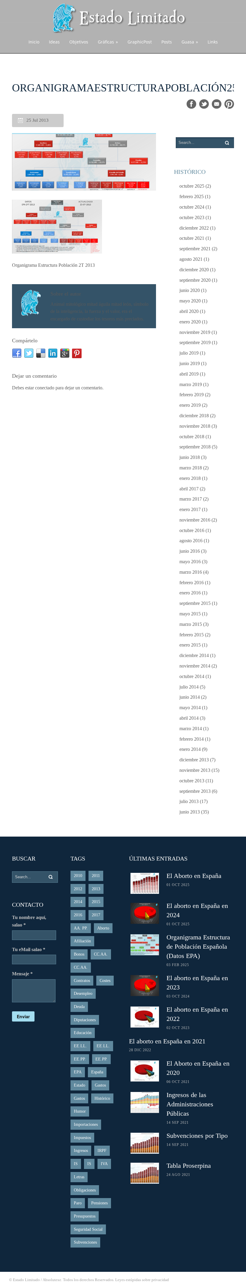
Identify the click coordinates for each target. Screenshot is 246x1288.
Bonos (79, 954)
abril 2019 (189, 373)
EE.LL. (80, 1046)
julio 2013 (189, 801)
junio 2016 (189, 551)
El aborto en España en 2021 (167, 1041)
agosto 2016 (190, 540)
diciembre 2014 (194, 655)
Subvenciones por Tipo (197, 1135)
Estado (79, 1085)
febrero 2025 (191, 196)
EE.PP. (80, 1059)
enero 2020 (190, 321)
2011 (96, 875)
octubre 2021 (191, 238)
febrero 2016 (191, 582)
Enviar (23, 1016)
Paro (78, 1203)
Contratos (82, 980)
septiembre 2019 (195, 342)
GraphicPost (140, 42)
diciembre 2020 (194, 269)
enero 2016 (190, 592)
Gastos (100, 1085)
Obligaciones (85, 1190)
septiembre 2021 (195, 248)
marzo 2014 (190, 728)
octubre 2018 (191, 436)
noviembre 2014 (194, 665)
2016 (78, 915)
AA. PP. (81, 928)
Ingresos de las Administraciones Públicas (189, 1104)
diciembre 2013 (194, 759)
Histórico (102, 1098)
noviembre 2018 (194, 426)
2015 (96, 902)
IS (76, 1164)
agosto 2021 (190, 259)
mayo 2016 (190, 561)
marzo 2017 (190, 498)
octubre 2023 (191, 217)
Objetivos (78, 42)
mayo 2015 (190, 613)
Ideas (54, 42)
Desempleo (83, 993)
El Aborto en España (193, 875)
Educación (83, 1033)
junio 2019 (189, 363)
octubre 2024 (191, 207)
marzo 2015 (190, 624)
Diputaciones (85, 1020)
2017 (96, 915)
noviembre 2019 (194, 332)
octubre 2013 (191, 780)
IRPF (102, 1150)
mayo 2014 (190, 707)
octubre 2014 (191, 676)
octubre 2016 (191, 530)
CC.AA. (101, 954)
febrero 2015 (191, 634)
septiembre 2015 (195, 603)
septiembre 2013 (195, 791)
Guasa (190, 42)
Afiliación (82, 941)
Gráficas (108, 42)
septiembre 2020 (195, 280)
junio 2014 (189, 697)
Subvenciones (85, 1242)
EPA (78, 1072)
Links (213, 42)
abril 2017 (189, 488)
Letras (79, 1177)
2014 (78, 902)
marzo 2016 (190, 572)
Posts (166, 42)
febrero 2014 (191, 739)
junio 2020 (189, 290)
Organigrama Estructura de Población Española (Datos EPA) (198, 946)
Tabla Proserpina (188, 1165)
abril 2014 (189, 718)
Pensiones (99, 1203)
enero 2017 (190, 509)
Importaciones (86, 1124)
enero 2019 (190, 405)
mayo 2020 (190, 300)
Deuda (79, 1006)
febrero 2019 (191, 394)
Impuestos (82, 1137)
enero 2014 (190, 749)
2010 (78, 875)
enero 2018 (190, 478)
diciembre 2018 (194, 415)
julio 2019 (189, 352)
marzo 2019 (190, 384)
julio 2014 (189, 686)
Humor (80, 1111)
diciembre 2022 (194, 228)
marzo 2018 (190, 467)
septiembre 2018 (195, 446)
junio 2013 (189, 811)
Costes (105, 980)
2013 (96, 889)
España (97, 1072)
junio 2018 (189, 457)
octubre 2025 (191, 186)
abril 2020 (189, 311)
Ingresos (81, 1150)
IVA (104, 1164)
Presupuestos (84, 1216)
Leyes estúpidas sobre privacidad (142, 1280)
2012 (78, 889)
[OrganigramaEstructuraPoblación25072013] (84, 162)
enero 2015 (190, 644)
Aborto (103, 928)
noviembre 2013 (194, 770)
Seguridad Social (88, 1229)
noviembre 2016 (194, 519)
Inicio (33, 42)
